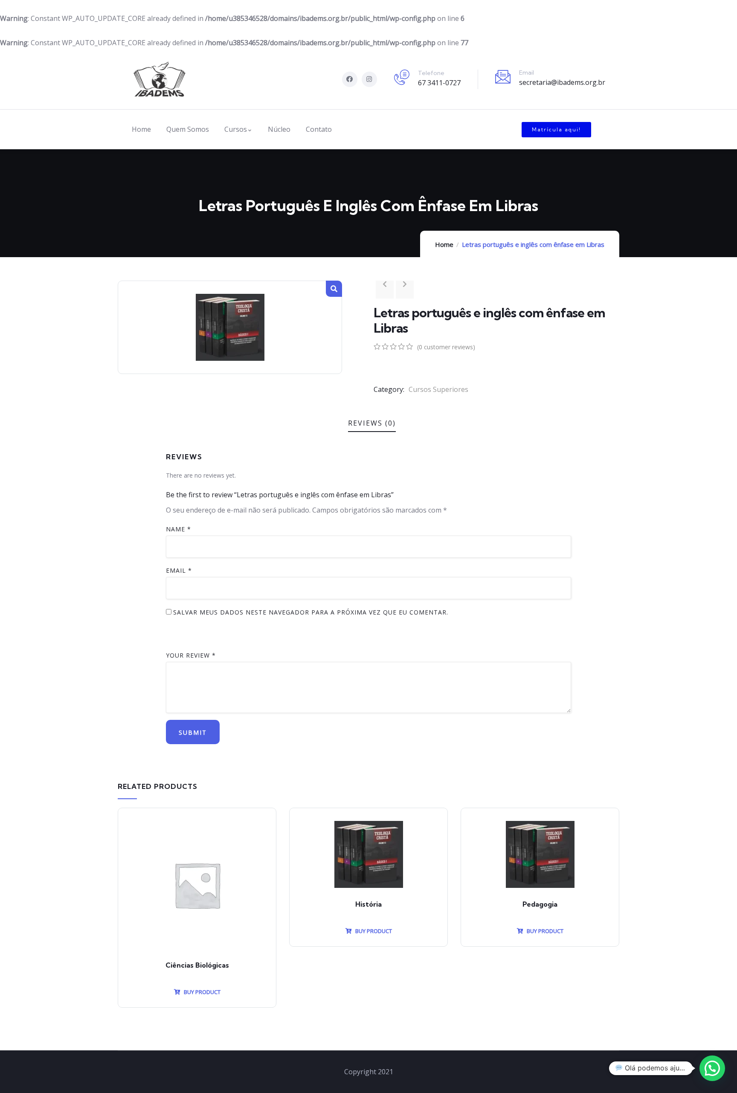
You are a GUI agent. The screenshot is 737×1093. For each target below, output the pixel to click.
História (368, 904)
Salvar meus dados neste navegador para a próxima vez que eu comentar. (310, 612)
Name (178, 529)
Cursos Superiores (438, 389)
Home (444, 244)
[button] (556, 129)
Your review (191, 655)
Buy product (202, 992)
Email (179, 570)
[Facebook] (349, 79)
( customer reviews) (446, 347)
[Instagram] (369, 79)
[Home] (159, 79)
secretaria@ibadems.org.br (562, 82)
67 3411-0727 (439, 82)
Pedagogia (539, 904)
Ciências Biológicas (197, 965)
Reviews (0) (372, 423)
